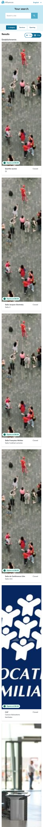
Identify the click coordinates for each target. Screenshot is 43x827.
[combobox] (11, 27)
